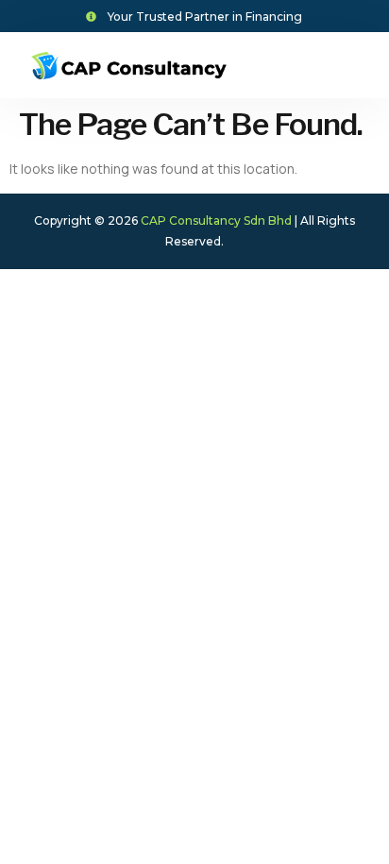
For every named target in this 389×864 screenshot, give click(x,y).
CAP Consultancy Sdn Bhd (216, 220)
